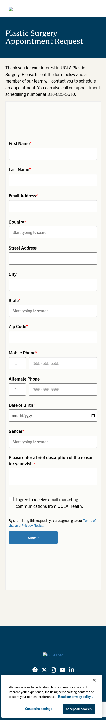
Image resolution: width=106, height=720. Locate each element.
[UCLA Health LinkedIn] (71, 670)
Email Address (23, 195)
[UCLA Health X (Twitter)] (44, 670)
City (13, 274)
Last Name (20, 169)
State (15, 300)
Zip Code (18, 326)
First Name (20, 143)
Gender (16, 431)
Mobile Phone (23, 352)
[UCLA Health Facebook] (35, 670)
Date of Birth (22, 405)
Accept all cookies (78, 709)
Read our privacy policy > (75, 696)
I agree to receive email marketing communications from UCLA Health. (49, 503)
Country (17, 222)
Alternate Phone (24, 379)
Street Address (23, 248)
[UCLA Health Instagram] (53, 670)
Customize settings (38, 709)
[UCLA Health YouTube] (62, 670)
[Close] (94, 680)
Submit (33, 537)
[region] (51, 696)
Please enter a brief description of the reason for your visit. (51, 460)
